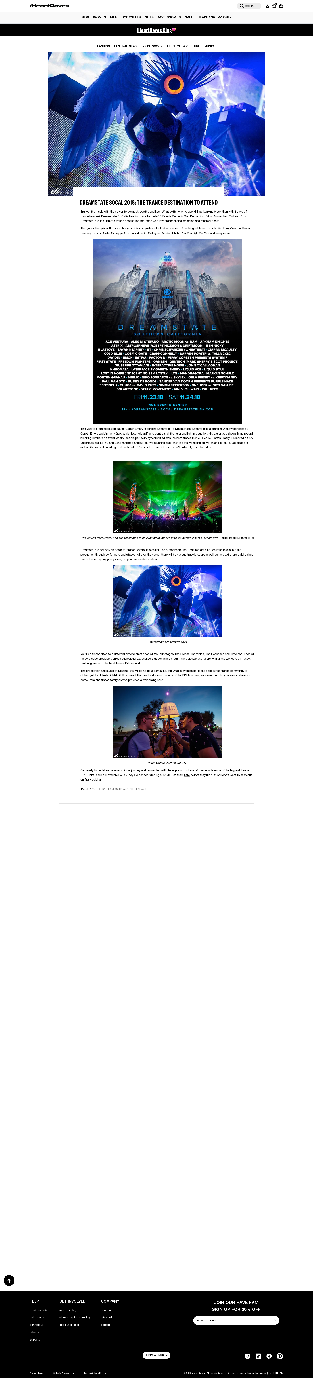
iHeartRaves (198, 1373)
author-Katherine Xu (105, 789)
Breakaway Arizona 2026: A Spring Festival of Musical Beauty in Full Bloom (203, 1010)
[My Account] (267, 6)
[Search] (242, 6)
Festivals (140, 789)
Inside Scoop (152, 46)
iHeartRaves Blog (154, 29)
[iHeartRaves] (50, 6)
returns (34, 1332)
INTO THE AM (276, 1373)
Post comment (157, 899)
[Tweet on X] (100, 796)
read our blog (67, 1310)
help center (37, 1317)
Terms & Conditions (95, 1373)
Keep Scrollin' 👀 (156, 923)
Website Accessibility (64, 1373)
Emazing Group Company (251, 1373)
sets (149, 17)
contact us (37, 1325)
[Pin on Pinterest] (106, 796)
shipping (35, 1339)
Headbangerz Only (214, 17)
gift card (106, 1317)
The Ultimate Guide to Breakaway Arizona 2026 (103, 1245)
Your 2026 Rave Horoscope (185, 1245)
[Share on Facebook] (93, 796)
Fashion (103, 46)
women (99, 17)
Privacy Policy (37, 1373)
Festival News (125, 46)
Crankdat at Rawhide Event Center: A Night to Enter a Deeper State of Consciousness (102, 1129)
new (85, 17)
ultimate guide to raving (74, 1317)
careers (105, 1325)
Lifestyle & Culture (183, 46)
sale (189, 17)
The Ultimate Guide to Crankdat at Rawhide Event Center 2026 (207, 1129)
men (113, 17)
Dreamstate (126, 789)
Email (110, 850)
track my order (39, 1310)
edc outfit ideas (69, 1325)
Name (111, 833)
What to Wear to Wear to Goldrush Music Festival (99, 1010)
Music (209, 46)
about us (106, 1310)
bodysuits (131, 17)
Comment (114, 866)
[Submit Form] (274, 1320)
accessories (169, 17)
